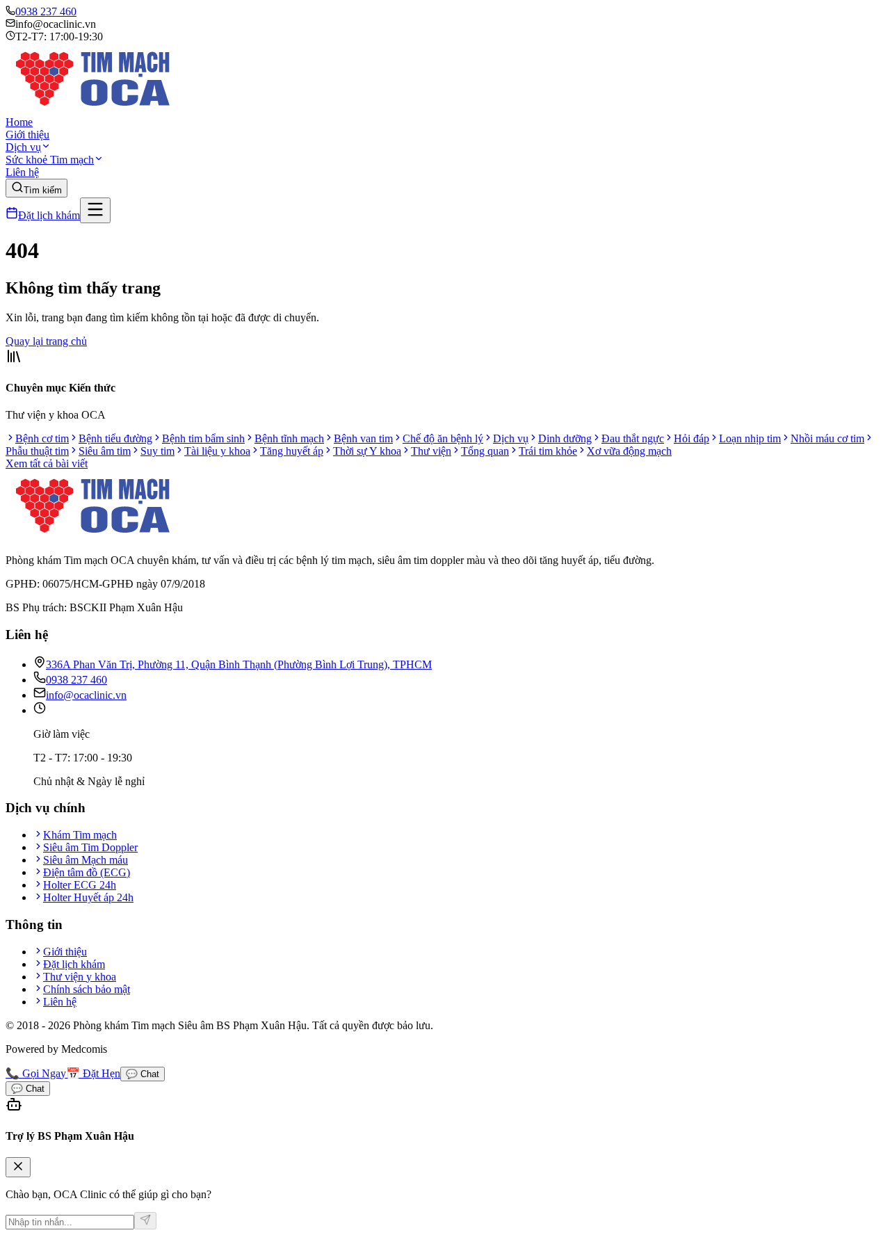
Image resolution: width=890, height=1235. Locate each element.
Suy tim (157, 451)
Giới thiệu (27, 134)
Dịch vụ (23, 147)
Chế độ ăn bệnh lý (443, 438)
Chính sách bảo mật (86, 989)
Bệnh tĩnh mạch (289, 438)
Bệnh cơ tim (42, 438)
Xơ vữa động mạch (629, 451)
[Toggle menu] (95, 210)
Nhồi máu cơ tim (827, 438)
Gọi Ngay (36, 1073)
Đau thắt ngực (632, 438)
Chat (142, 1074)
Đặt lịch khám (49, 215)
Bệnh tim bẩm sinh (203, 438)
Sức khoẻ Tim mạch (50, 160)
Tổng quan (485, 451)
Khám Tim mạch (80, 835)
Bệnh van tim (363, 438)
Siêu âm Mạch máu (85, 860)
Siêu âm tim (105, 451)
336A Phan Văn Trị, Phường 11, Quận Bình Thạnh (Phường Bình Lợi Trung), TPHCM (239, 664)
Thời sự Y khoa (367, 451)
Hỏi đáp (691, 438)
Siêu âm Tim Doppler (90, 847)
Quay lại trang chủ (46, 341)
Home (19, 122)
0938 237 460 (45, 11)
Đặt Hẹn (93, 1073)
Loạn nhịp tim (750, 438)
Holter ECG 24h (79, 885)
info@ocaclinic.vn (86, 695)
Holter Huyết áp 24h (88, 897)
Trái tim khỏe (548, 451)
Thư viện (431, 451)
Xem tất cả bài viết (47, 463)
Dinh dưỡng (565, 438)
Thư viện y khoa (79, 977)
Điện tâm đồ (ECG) (86, 872)
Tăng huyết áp (291, 451)
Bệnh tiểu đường (115, 438)
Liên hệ (22, 172)
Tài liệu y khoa (217, 451)
